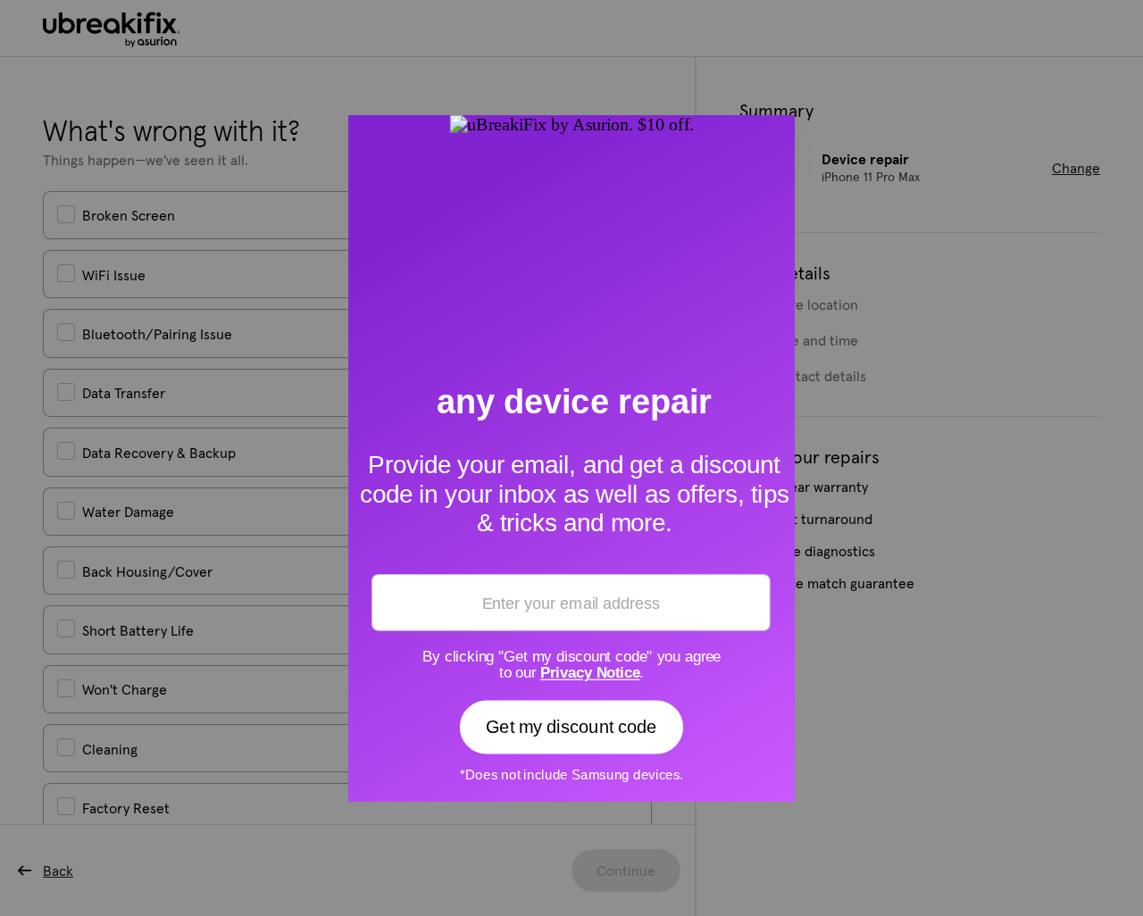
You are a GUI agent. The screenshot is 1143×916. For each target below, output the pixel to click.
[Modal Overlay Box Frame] (571, 458)
